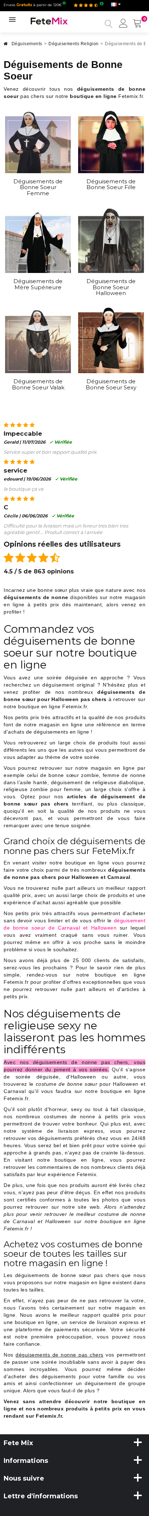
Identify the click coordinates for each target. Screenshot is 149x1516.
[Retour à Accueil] (6, 46)
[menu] (123, 24)
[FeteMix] (49, 20)
